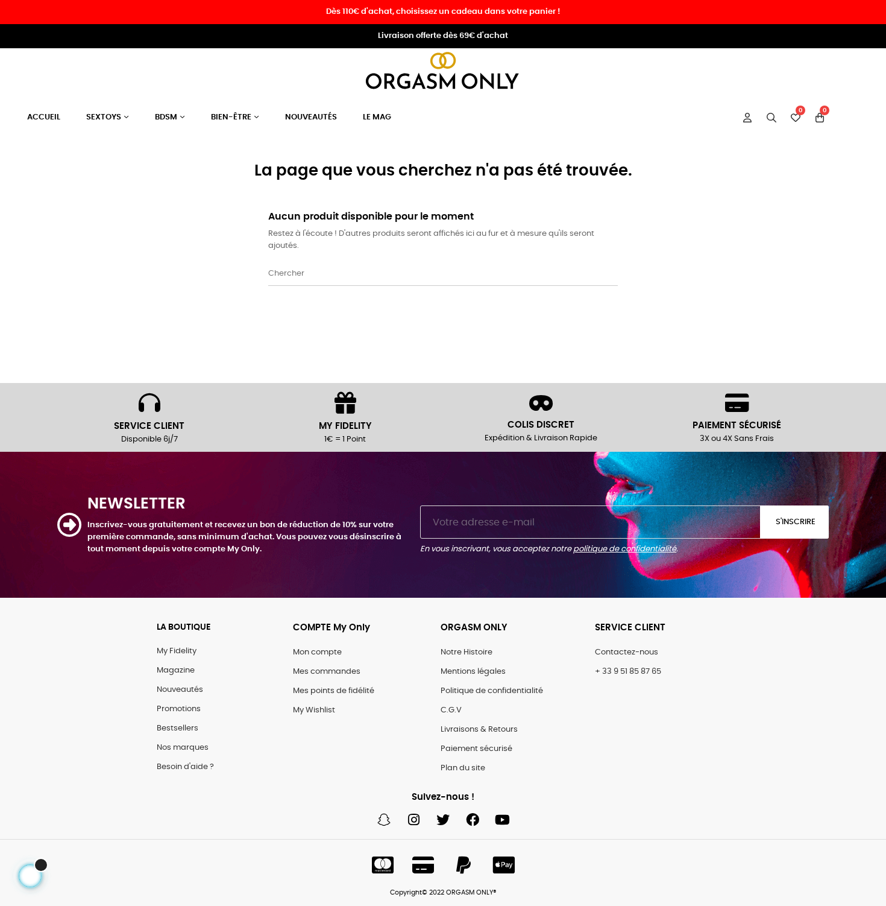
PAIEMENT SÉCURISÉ (737, 425)
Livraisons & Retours (479, 729)
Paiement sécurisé (476, 749)
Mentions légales (473, 672)
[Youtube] (502, 819)
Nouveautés (180, 690)
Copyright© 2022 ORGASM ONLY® (443, 892)
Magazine (176, 670)
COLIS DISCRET (540, 424)
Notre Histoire (466, 652)
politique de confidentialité (624, 549)
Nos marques (183, 748)
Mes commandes (326, 672)
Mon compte (317, 652)
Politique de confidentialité (492, 691)
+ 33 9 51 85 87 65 (628, 672)
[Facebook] (472, 819)
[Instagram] (413, 819)
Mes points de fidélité (333, 691)
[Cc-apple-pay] (504, 865)
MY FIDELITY (345, 426)
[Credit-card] (423, 865)
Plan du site (463, 768)
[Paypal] (463, 865)
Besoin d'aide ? (185, 767)
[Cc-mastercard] (382, 865)
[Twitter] (443, 819)
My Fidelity (176, 651)
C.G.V (451, 710)
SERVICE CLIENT (149, 426)
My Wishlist (314, 710)
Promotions (179, 709)
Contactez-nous (626, 652)
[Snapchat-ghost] (384, 819)
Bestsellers (177, 728)
